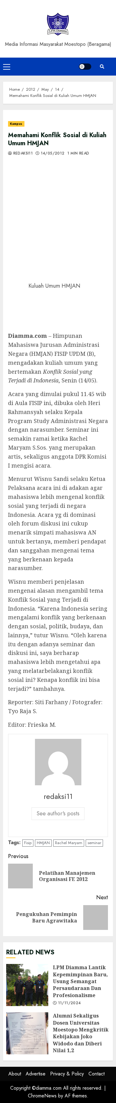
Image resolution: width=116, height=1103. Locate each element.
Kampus (16, 123)
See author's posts (58, 813)
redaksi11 (22, 153)
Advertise (35, 1073)
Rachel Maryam (68, 843)
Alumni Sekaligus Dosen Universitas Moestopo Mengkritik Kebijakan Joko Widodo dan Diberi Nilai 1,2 (27, 1033)
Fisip (28, 843)
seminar (94, 843)
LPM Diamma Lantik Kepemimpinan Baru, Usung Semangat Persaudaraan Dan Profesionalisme (27, 985)
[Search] (102, 66)
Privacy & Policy (67, 1073)
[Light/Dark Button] (85, 66)
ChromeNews (42, 1095)
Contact (96, 1073)
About (14, 1073)
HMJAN (43, 843)
